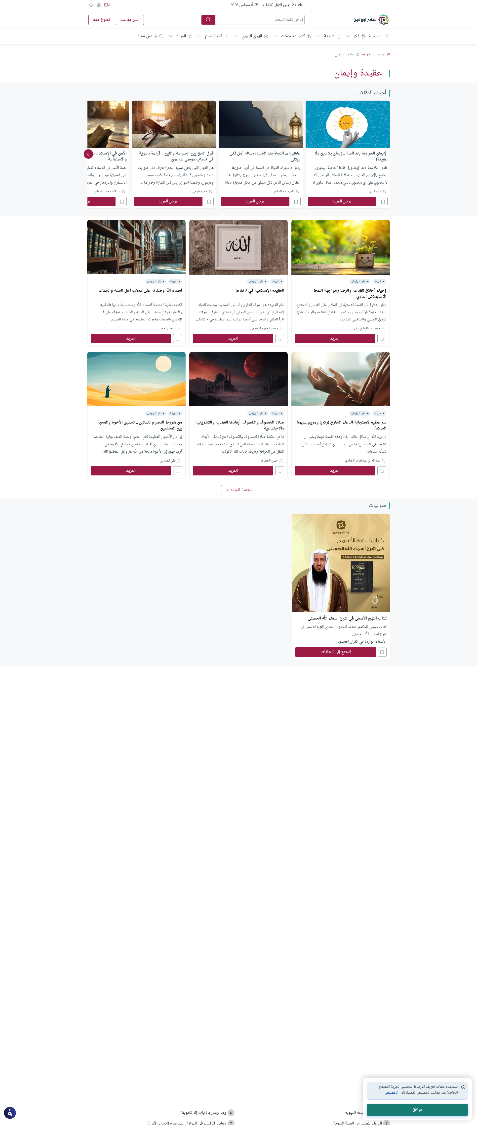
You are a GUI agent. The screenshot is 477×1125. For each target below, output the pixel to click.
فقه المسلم (214, 36)
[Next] (88, 154)
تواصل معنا (147, 36)
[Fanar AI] (10, 1113)
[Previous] (388, 154)
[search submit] (208, 20)
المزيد (181, 36)
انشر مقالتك (130, 20)
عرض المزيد (342, 201)
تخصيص (391, 1093)
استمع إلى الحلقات (335, 652)
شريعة (329, 36)
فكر (356, 36)
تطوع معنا (101, 20)
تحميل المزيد (241, 490)
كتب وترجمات (293, 36)
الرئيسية (375, 36)
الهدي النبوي (252, 36)
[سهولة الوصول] (99, 5)
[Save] (383, 201)
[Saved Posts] (91, 5)
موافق (417, 1109)
